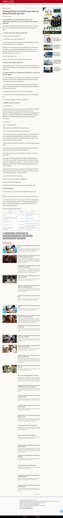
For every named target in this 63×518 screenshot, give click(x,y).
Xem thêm (36, 494)
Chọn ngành (37, 4)
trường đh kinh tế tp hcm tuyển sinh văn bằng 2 (12, 235)
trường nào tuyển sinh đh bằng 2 (9, 238)
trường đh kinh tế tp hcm (9, 233)
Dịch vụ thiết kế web (31, 516)
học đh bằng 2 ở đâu (21, 238)
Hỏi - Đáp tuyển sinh (25, 4)
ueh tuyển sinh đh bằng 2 (27, 235)
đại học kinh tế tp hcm (20, 233)
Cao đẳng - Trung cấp (45, 4)
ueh (27, 233)
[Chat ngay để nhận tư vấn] (61, 511)
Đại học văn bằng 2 (6, 8)
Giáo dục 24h (5, 4)
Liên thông (52, 4)
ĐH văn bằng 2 (57, 4)
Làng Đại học (32, 4)
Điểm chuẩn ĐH (17, 4)
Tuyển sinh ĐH (11, 4)
